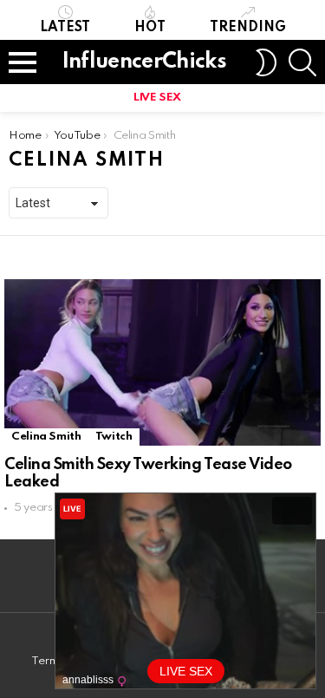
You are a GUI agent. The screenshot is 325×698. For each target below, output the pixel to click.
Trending (248, 28)
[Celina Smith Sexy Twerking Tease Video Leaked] (162, 362)
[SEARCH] (302, 62)
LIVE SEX (157, 97)
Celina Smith (46, 436)
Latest (65, 28)
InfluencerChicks (144, 62)
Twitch (114, 436)
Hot (150, 28)
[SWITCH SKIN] (266, 62)
